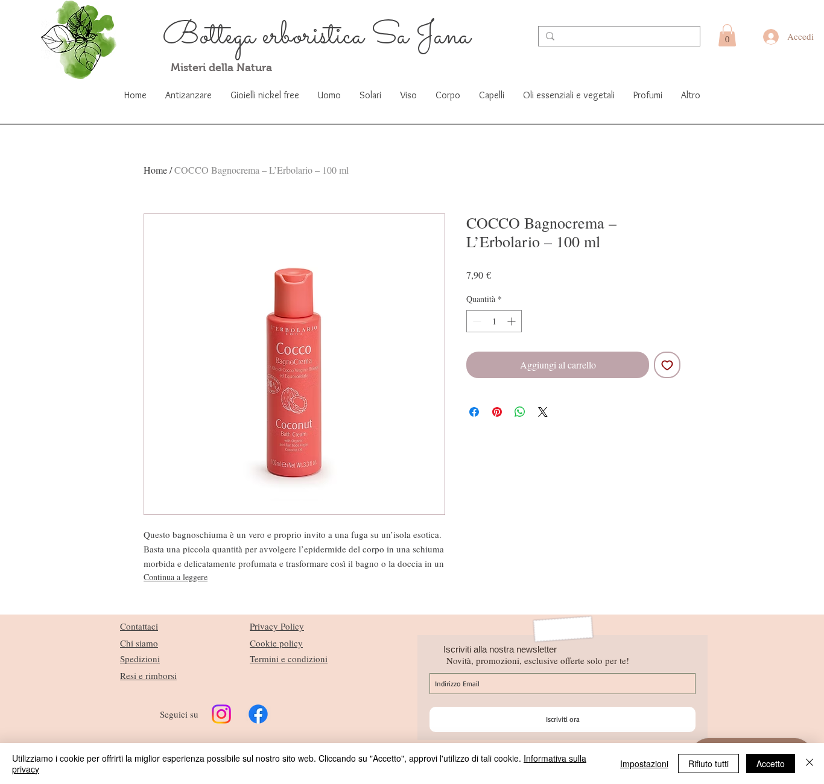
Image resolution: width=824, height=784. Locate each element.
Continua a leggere (176, 577)
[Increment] (512, 321)
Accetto (770, 763)
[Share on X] (543, 412)
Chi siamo (139, 643)
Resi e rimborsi (148, 675)
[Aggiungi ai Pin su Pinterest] (497, 412)
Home (155, 169)
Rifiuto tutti (708, 763)
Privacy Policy (277, 626)
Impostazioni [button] (644, 763)
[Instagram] (221, 714)
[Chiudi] (809, 763)
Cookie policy (276, 643)
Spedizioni (140, 659)
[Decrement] (475, 321)
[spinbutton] (494, 321)
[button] (727, 35)
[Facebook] (258, 714)
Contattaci (139, 626)
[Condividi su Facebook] (474, 412)
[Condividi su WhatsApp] (520, 412)
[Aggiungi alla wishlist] (667, 365)
